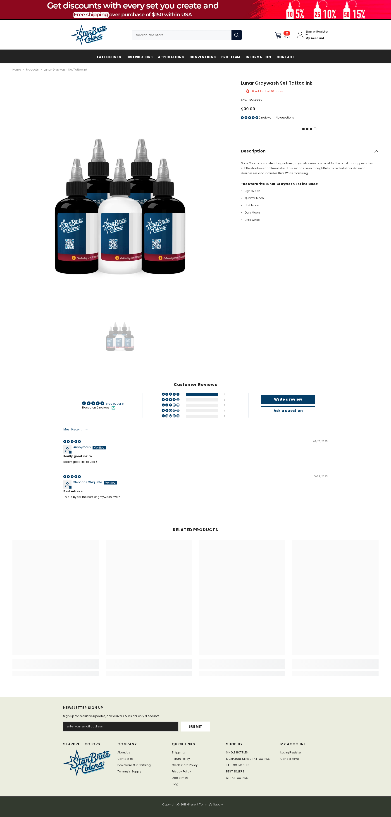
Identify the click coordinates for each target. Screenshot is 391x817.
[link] (55, 666)
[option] (119, 187)
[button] (250, 117)
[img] (72, 441)
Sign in (308, 33)
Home (16, 69)
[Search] (187, 35)
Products (32, 69)
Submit (195, 726)
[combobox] (181, 35)
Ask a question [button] (288, 410)
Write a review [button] (288, 399)
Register (322, 31)
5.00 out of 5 (115, 404)
